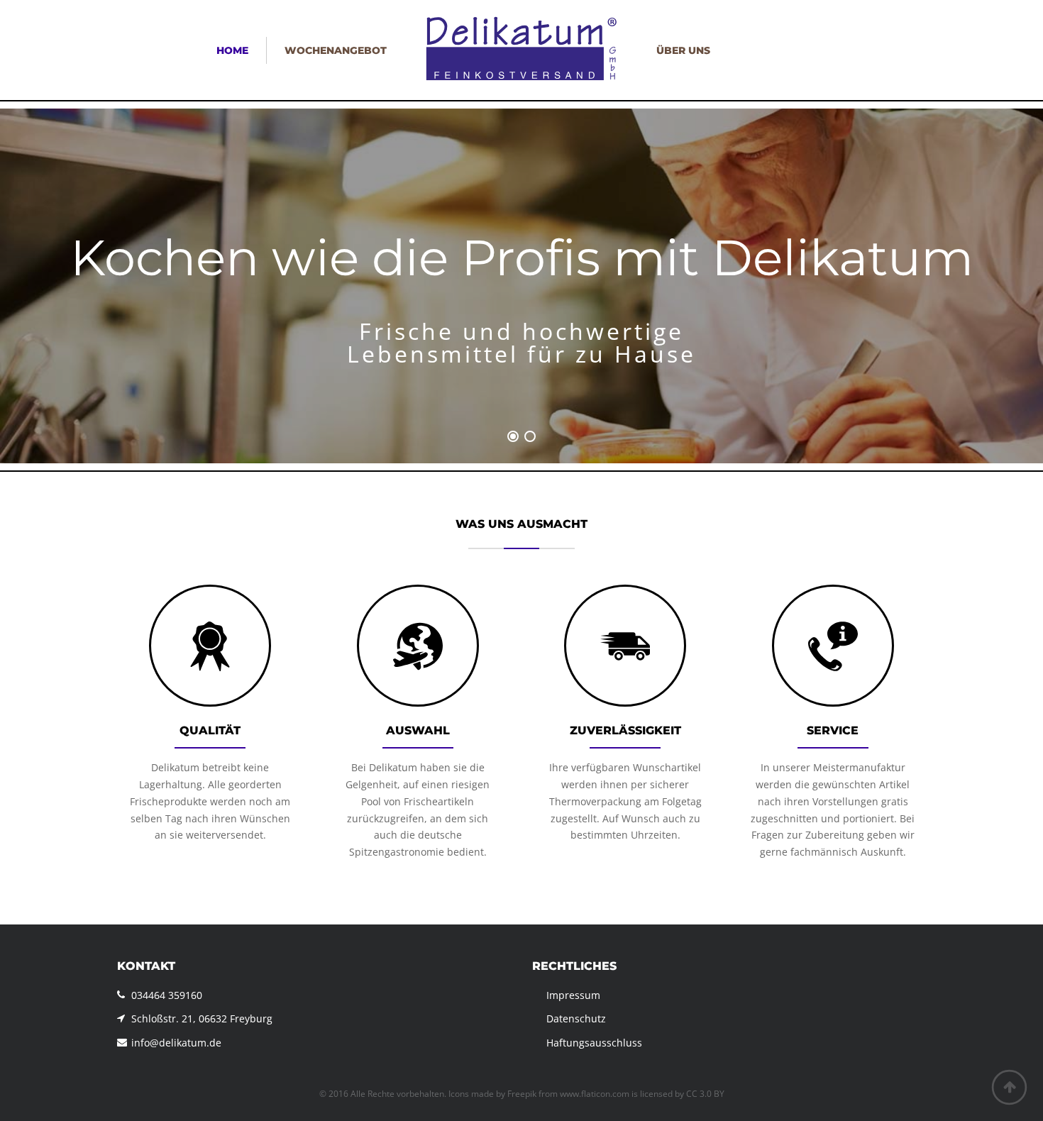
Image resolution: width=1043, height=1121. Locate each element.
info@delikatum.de (176, 1042)
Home (232, 50)
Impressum (573, 995)
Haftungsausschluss (594, 1042)
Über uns (683, 50)
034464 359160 (166, 995)
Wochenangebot (336, 50)
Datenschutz (576, 1018)
